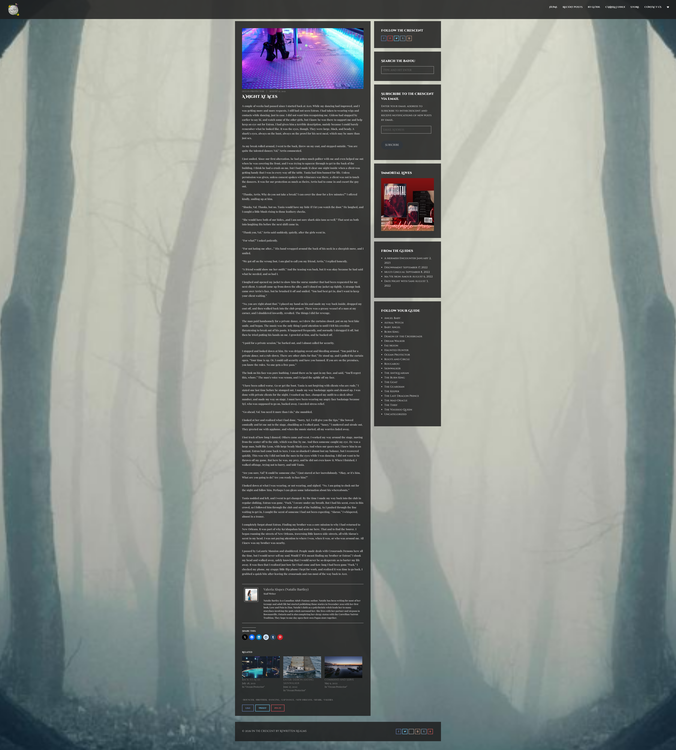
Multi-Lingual (394, 272)
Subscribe (392, 145)
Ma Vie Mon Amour (398, 276)
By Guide (594, 7)
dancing (274, 699)
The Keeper (391, 391)
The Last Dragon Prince (401, 396)
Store (634, 7)
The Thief (391, 405)
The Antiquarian (396, 373)
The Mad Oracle (395, 400)
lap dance (288, 699)
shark (318, 699)
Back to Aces (251, 679)
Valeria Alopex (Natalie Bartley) (286, 589)
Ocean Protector (253, 91)
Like (248, 708)
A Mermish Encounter (400, 258)
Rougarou (392, 364)
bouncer (248, 699)
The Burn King (394, 377)
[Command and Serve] (343, 667)
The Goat (391, 382)
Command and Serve (339, 679)
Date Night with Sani (399, 281)
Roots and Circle (397, 359)
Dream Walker (394, 341)
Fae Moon (391, 345)
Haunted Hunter (396, 350)
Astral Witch (393, 323)
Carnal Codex (615, 7)
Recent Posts (573, 7)
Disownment (393, 267)
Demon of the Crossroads (403, 336)
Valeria (328, 699)
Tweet (262, 708)
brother (261, 699)
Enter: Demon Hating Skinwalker (298, 681)
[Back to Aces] (261, 667)
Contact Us (652, 7)
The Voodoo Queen (398, 410)
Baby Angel (392, 327)
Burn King (391, 332)
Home (553, 7)
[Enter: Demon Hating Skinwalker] (302, 667)
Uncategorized (395, 414)
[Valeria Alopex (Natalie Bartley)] (251, 594)
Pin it (277, 708)
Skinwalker (392, 368)
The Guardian (394, 387)
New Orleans (304, 699)
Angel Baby (392, 318)
